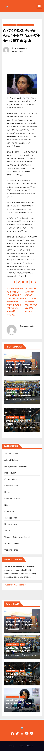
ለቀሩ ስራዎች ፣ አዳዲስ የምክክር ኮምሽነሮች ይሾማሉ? (21, 366)
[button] (34, 6)
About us (30, 746)
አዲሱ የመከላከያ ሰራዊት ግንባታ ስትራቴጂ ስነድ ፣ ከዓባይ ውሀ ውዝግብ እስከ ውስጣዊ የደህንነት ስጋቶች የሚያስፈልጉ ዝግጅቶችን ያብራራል (15, 301)
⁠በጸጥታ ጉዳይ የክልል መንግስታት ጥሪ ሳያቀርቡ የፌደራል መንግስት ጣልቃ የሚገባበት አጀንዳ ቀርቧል (19, 704)
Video (7, 531)
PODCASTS (10, 511)
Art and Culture (11, 460)
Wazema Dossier (12, 543)
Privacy (11, 746)
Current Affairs (9, 25)
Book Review (10, 473)
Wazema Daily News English (17, 537)
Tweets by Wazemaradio (15, 585)
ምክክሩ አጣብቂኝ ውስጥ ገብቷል (18, 422)
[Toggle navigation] (39, 6)
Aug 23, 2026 (13, 629)
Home (19, 25)
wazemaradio (21, 48)
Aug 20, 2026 (13, 708)
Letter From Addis (12, 499)
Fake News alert (11, 486)
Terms (20, 746)
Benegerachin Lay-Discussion (17, 466)
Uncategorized (28, 25)
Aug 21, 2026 (13, 681)
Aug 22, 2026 (13, 655)
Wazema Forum (11, 550)
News (7, 505)
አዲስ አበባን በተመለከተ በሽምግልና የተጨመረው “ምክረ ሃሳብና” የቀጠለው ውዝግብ (19, 397)
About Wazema (11, 454)
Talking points (10, 518)
